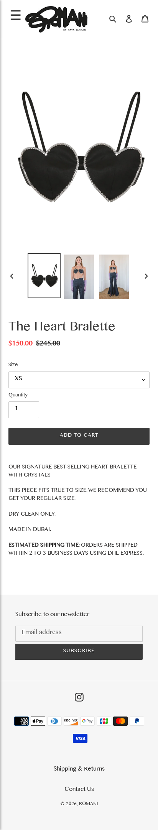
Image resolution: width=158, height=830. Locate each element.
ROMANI (88, 804)
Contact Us (79, 790)
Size (13, 366)
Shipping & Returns (79, 769)
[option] (44, 276)
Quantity (18, 396)
